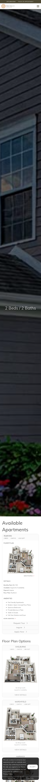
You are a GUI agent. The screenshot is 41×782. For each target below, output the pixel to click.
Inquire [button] (19, 627)
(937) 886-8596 (11, 1)
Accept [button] (33, 767)
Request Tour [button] (19, 623)
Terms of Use (11, 778)
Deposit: (6, 590)
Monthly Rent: (8, 585)
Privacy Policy (30, 778)
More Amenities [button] (9, 618)
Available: (7, 588)
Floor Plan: (7, 593)
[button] (21, 561)
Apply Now (19, 632)
